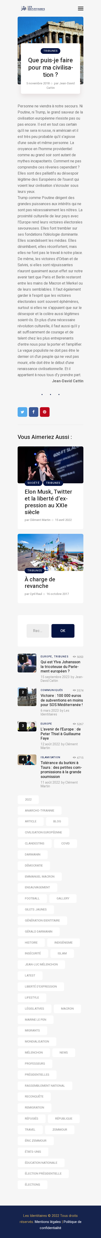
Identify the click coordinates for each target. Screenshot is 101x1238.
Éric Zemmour (36, 1140)
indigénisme (63, 942)
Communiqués (52, 690)
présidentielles (37, 1074)
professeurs (35, 1063)
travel (30, 1129)
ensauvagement (37, 887)
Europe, (47, 657)
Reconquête (34, 1096)
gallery (63, 898)
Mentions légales (48, 1221)
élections (32, 1184)
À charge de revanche (40, 582)
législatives (34, 1008)
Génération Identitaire (42, 920)
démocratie (34, 865)
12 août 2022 (50, 744)
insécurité (33, 953)
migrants (32, 1030)
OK (62, 631)
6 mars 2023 (50, 710)
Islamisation (50, 757)
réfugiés (31, 1118)
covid (65, 843)
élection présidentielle (43, 1173)
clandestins (34, 843)
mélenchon (34, 1052)
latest (30, 975)
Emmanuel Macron (39, 876)
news (64, 1052)
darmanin (32, 854)
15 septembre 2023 (55, 677)
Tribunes (50, 51)
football (32, 898)
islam (62, 953)
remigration (34, 1107)
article (30, 821)
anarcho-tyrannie (39, 810)
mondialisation (37, 1041)
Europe (46, 724)
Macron (67, 1008)
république (63, 1118)
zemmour (59, 1129)
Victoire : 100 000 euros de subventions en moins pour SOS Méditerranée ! (62, 700)
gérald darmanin (38, 931)
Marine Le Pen (35, 1019)
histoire (31, 942)
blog (57, 821)
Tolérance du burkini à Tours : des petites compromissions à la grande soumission (61, 770)
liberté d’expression (41, 986)
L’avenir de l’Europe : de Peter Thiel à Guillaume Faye (61, 733)
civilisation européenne (43, 832)
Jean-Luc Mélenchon (41, 964)
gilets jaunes (36, 909)
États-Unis (33, 1151)
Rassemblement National (45, 1085)
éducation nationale (41, 1162)
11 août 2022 (50, 782)
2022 (28, 799)
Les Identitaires (55, 712)
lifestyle (32, 997)
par (61, 85)
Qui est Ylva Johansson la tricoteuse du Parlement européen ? (60, 666)
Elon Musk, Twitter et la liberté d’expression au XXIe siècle (48, 502)
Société (33, 483)
